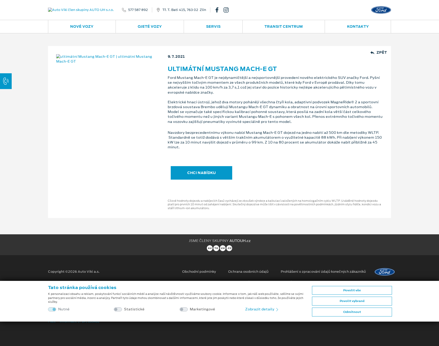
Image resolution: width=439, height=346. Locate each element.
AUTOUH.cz (239, 240)
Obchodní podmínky (199, 271)
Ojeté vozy (150, 26)
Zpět (382, 52)
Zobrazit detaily (260, 309)
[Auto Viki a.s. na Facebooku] (219, 9)
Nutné (64, 309)
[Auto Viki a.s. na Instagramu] (228, 9)
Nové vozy (81, 26)
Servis (213, 26)
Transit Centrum (283, 26)
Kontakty (358, 26)
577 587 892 (138, 10)
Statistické (134, 309)
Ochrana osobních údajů (248, 271)
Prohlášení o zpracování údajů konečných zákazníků (323, 271)
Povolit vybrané (352, 301)
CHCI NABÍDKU (201, 172)
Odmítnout (352, 312)
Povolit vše (352, 290)
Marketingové (202, 309)
